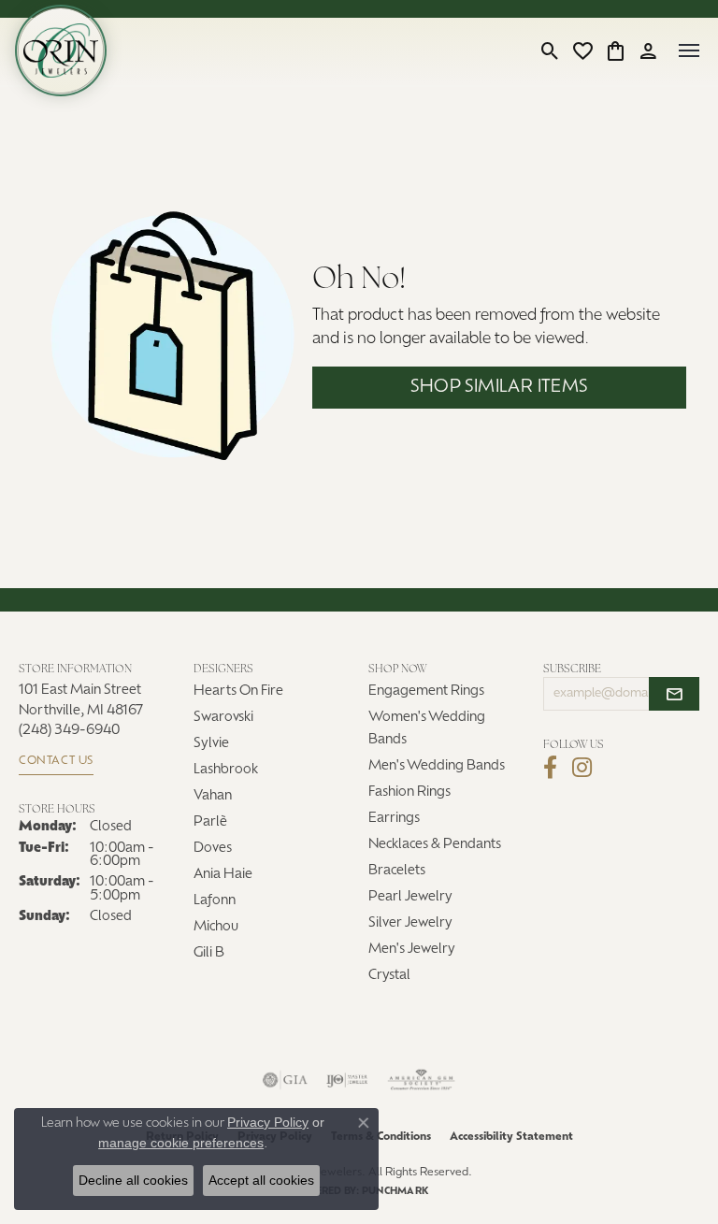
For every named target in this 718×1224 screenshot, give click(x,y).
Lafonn (215, 901)
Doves (213, 849)
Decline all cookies (133, 1180)
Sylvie (211, 744)
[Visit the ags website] (421, 1080)
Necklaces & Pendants (434, 845)
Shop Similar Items (498, 387)
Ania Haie (223, 875)
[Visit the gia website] (285, 1080)
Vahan (213, 796)
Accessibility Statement (511, 1137)
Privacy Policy (268, 1122)
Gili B (209, 953)
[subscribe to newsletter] (674, 694)
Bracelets (396, 871)
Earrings (394, 819)
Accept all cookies (261, 1180)
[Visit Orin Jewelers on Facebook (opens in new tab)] (550, 767)
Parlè (210, 822)
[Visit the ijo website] (347, 1080)
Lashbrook (226, 770)
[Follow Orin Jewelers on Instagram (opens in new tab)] (582, 767)
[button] (550, 50)
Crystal (389, 976)
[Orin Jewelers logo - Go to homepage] (61, 50)
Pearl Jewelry (410, 897)
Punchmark (395, 1192)
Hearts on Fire (238, 691)
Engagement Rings (426, 691)
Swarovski (223, 718)
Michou (216, 927)
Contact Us (56, 761)
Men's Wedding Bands (436, 766)
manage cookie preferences (181, 1142)
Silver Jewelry (410, 923)
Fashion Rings (409, 792)
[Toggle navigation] (689, 50)
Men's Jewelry (411, 950)
